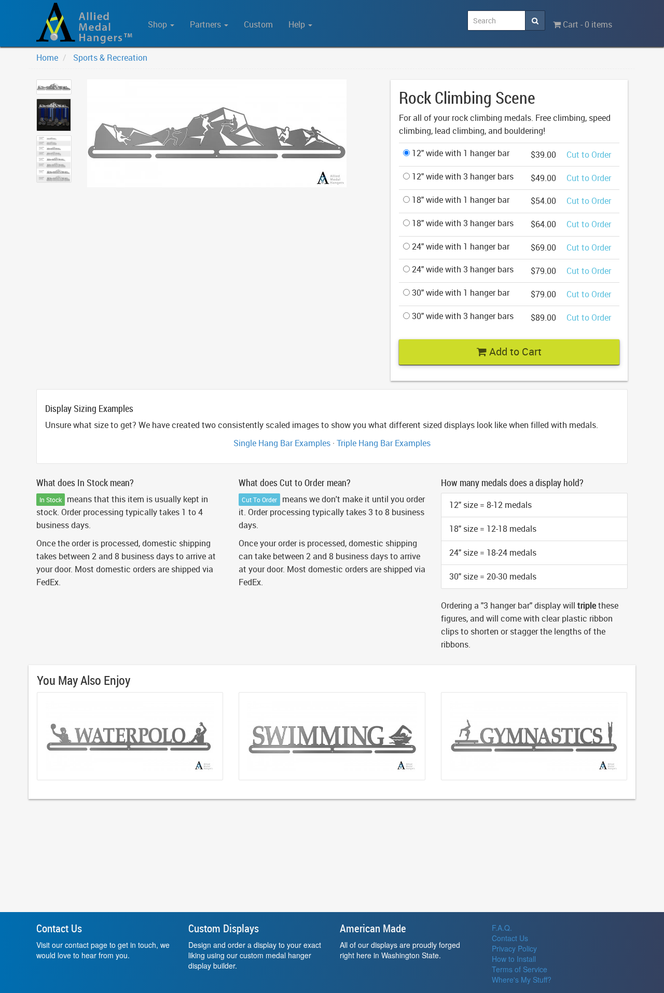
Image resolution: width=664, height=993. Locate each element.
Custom (258, 24)
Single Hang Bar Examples (281, 443)
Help (297, 24)
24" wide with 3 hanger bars (462, 269)
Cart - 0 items (586, 24)
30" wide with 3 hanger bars (462, 316)
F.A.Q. (502, 927)
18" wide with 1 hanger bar (459, 199)
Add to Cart (514, 351)
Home (47, 57)
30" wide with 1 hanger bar (459, 292)
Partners (206, 24)
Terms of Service (519, 969)
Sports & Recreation (110, 57)
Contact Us (510, 938)
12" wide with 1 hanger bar (459, 153)
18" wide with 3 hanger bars (462, 223)
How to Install (514, 959)
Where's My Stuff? (521, 979)
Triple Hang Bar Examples (384, 443)
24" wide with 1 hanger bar (459, 246)
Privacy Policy (514, 948)
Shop (158, 24)
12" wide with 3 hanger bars (462, 176)
